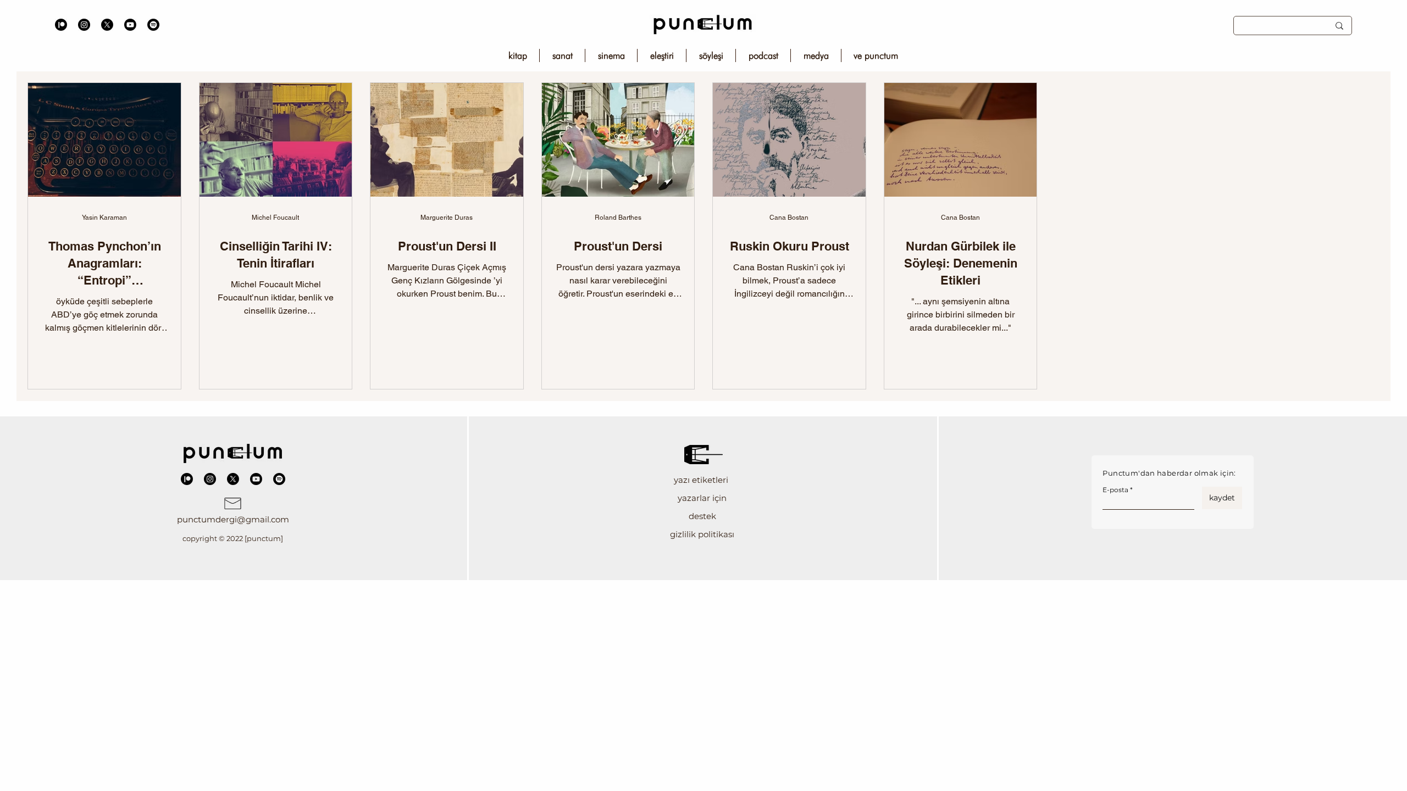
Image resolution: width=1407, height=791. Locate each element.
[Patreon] (61, 25)
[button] (702, 480)
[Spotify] (153, 25)
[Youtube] (130, 25)
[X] (107, 25)
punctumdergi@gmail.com (233, 519)
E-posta (1115, 490)
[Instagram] (84, 25)
